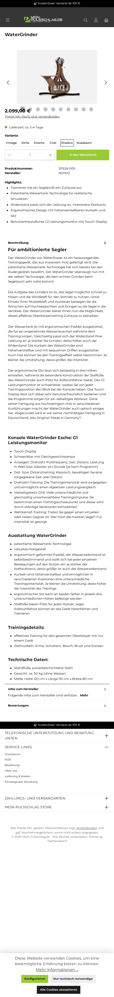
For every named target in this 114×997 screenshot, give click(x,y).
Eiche (25, 143)
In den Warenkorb (83, 155)
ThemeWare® (57, 841)
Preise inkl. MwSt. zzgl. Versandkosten (32, 116)
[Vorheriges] (8, 82)
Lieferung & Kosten (17, 776)
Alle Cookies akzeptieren (58, 989)
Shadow (67, 143)
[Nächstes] (105, 82)
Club (53, 143)
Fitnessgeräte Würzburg (21, 782)
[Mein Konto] (96, 20)
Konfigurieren (34, 979)
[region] (57, 82)
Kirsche (39, 143)
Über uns (11, 770)
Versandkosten (86, 828)
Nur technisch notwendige (73, 979)
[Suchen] (85, 20)
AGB (8, 759)
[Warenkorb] (106, 20)
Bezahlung (12, 765)
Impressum (12, 754)
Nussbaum (84, 143)
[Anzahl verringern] (9, 155)
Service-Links (18, 747)
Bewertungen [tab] (18, 705)
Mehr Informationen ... (57, 969)
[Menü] (7, 20)
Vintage (11, 143)
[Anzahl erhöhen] (50, 155)
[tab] (57, 461)
